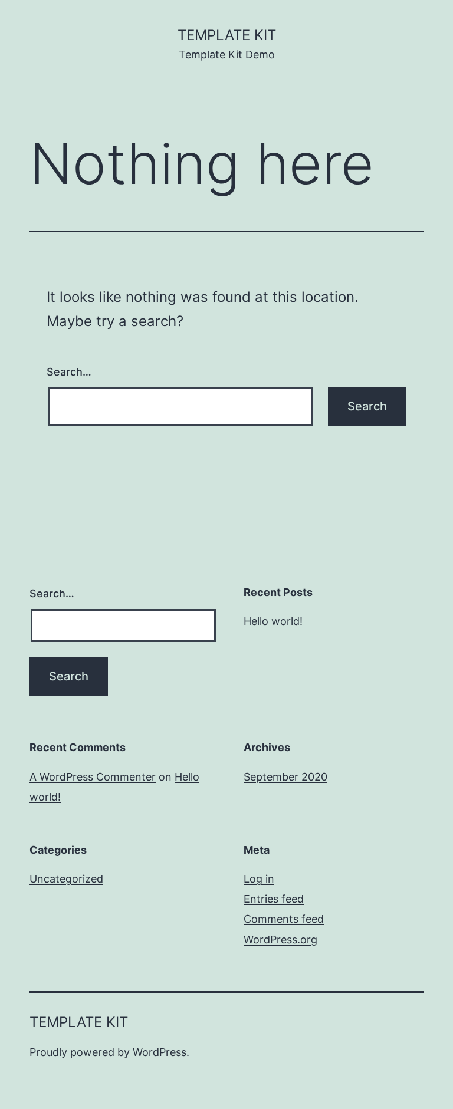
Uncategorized (66, 879)
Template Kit (227, 35)
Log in (259, 879)
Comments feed (284, 919)
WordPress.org (280, 939)
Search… (69, 372)
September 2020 (285, 777)
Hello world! (273, 621)
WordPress (159, 1052)
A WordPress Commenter (92, 777)
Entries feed (274, 899)
